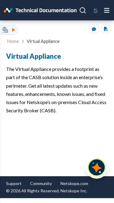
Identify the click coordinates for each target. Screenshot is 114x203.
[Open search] (83, 10)
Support (14, 183)
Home (13, 41)
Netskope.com (74, 183)
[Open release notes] (96, 10)
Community (41, 183)
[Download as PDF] (106, 28)
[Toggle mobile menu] (106, 10)
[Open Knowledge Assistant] (96, 167)
